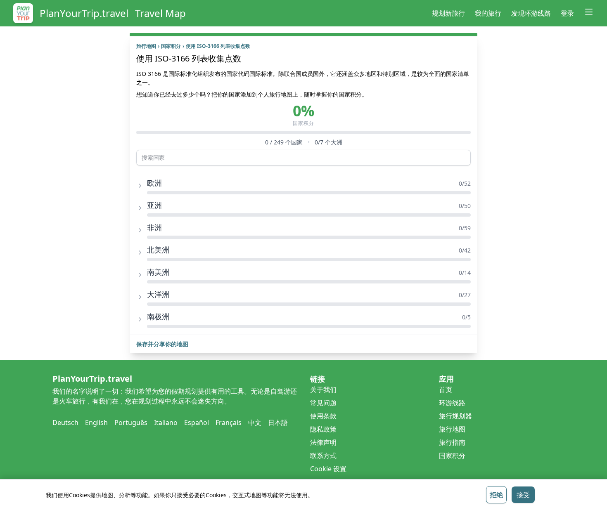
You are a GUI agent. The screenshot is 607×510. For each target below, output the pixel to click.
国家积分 (172, 46)
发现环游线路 (531, 13)
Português (130, 422)
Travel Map (160, 13)
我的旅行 (488, 13)
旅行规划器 (455, 415)
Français (229, 422)
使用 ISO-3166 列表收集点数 (218, 46)
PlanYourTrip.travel (84, 13)
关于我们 (323, 389)
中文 (254, 422)
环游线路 (452, 402)
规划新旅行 (448, 13)
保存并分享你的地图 (162, 344)
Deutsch (65, 422)
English (96, 422)
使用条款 (323, 415)
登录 (567, 13)
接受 (523, 494)
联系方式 (323, 455)
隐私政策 (323, 429)
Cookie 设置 (328, 468)
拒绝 (496, 494)
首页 (445, 389)
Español (196, 422)
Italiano (166, 422)
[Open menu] (589, 12)
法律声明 (323, 442)
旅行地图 (147, 46)
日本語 (278, 422)
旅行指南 (452, 442)
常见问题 (323, 402)
